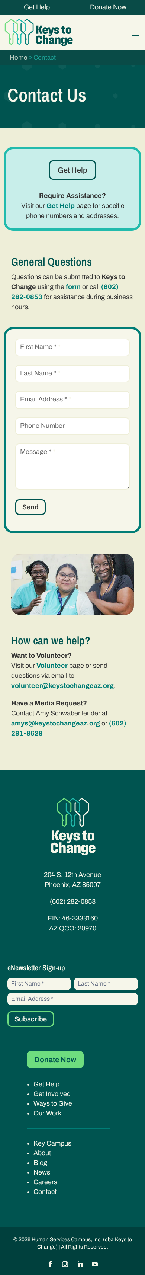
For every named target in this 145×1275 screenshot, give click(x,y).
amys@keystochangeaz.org (55, 723)
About (42, 1153)
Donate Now (108, 7)
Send (30, 507)
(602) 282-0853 (73, 901)
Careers (45, 1182)
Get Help (37, 7)
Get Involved (52, 1094)
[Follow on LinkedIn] (80, 1264)
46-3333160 (80, 918)
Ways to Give (52, 1103)
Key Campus (52, 1143)
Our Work (47, 1113)
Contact (45, 1191)
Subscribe (30, 1019)
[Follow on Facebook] (50, 1264)
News (41, 1172)
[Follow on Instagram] (65, 1264)
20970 (87, 928)
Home (18, 57)
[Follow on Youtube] (95, 1264)
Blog (40, 1162)
